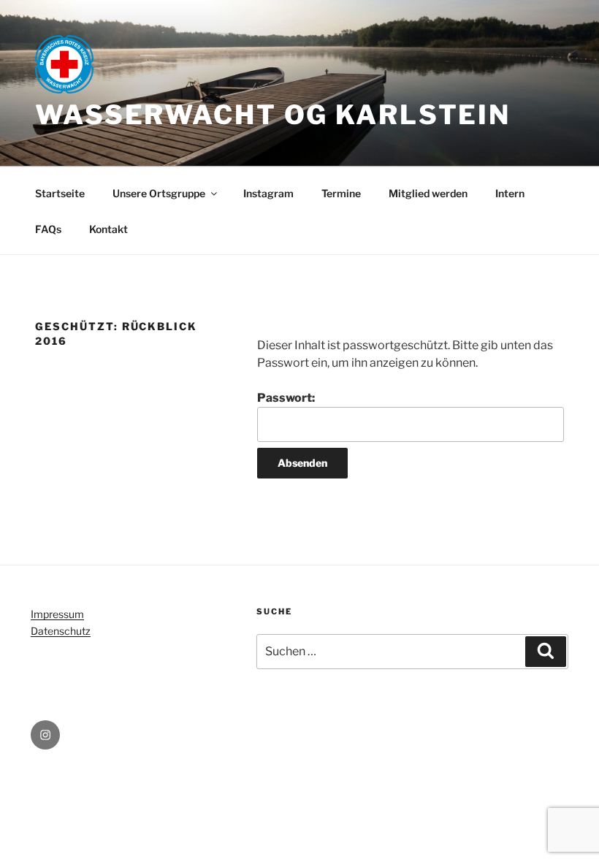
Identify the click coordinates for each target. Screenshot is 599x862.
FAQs (48, 229)
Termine (341, 193)
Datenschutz (61, 631)
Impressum (57, 614)
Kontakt (108, 229)
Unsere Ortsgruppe (158, 193)
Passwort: (286, 398)
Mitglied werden (428, 193)
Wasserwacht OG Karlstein (273, 115)
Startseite (60, 193)
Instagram (268, 193)
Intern (509, 193)
